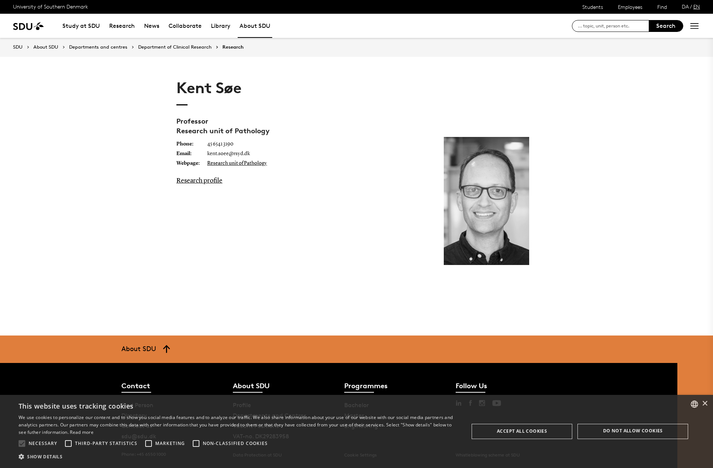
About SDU (255, 25)
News (151, 25)
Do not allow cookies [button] (633, 431)
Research (122, 25)
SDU (18, 47)
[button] (21, 443)
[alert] (356, 431)
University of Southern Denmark (50, 6)
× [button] (704, 403)
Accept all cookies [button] (522, 431)
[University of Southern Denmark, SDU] (28, 26)
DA (685, 6)
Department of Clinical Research (175, 47)
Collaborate (185, 25)
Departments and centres (98, 47)
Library (220, 25)
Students (592, 7)
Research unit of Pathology (237, 163)
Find (662, 7)
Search (665, 25)
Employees (630, 7)
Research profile (199, 180)
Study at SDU (81, 25)
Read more (82, 432)
